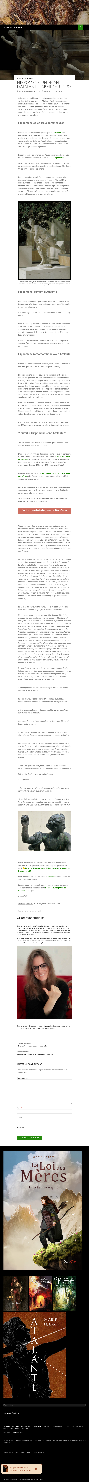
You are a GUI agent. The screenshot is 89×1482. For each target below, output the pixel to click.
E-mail (20, 1118)
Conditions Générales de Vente (38, 1426)
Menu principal (86, 27)
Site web (20, 1127)
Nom (19, 1108)
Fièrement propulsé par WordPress (32, 1479)
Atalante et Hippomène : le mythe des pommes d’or (35, 1053)
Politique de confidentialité (11, 1479)
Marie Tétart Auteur (12, 27)
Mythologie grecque (25, 78)
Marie (38, 91)
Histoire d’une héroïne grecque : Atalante (32, 1044)
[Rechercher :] (44, 1405)
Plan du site (21, 1426)
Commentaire (23, 1078)
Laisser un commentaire (53, 91)
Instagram (7, 1413)
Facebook (15, 1413)
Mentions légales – (10, 1426)
